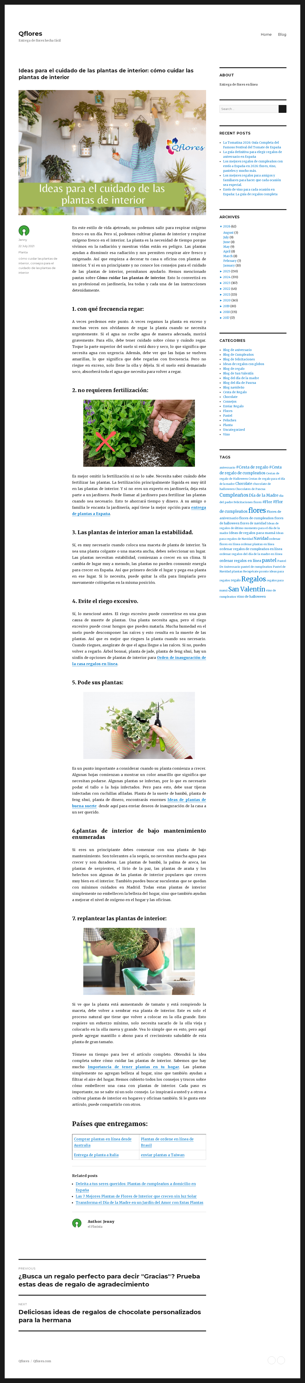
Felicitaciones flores (248, 502)
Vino (226, 434)
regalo (236, 580)
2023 (226, 283)
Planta (23, 252)
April (226, 251)
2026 (226, 226)
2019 (226, 306)
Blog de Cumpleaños (238, 355)
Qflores (30, 33)
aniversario (227, 467)
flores (257, 510)
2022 (226, 289)
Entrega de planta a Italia (96, 1155)
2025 (226, 271)
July (226, 237)
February (230, 261)
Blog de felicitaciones (239, 359)
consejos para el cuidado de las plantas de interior (37, 267)
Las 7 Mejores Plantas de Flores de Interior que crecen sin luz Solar (136, 1196)
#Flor (267, 502)
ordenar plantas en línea (257, 544)
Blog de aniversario (237, 350)
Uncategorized (234, 430)
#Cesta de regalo (252, 467)
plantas (237, 571)
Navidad (261, 538)
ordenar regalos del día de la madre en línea (250, 554)
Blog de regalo (233, 369)
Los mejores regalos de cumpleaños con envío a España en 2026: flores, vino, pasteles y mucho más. (253, 166)
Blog (282, 34)
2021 (226, 294)
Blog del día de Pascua (239, 383)
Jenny (23, 240)
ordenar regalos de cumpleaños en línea (250, 549)
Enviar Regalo (233, 406)
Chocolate (230, 397)
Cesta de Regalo (235, 392)
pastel (269, 560)
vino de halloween (251, 597)
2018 (226, 312)
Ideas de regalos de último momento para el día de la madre (249, 528)
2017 (226, 318)
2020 (227, 300)
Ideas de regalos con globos (243, 364)
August (228, 233)
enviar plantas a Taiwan (162, 1155)
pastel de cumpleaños (256, 567)
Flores (227, 411)
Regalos (253, 579)
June (226, 242)
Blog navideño (233, 387)
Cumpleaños (233, 495)
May (226, 247)
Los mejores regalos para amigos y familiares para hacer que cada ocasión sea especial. (252, 180)
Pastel (227, 416)
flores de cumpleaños (256, 518)
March (228, 256)
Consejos (229, 402)
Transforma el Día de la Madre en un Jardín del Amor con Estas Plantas (139, 1202)
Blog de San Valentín (238, 373)
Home (266, 34)
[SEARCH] (282, 109)
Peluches (229, 420)
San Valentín (246, 589)
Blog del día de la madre (241, 378)
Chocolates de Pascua (250, 489)
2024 (227, 277)
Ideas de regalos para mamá (252, 533)
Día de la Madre (263, 495)
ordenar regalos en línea (240, 561)
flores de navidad (253, 523)
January (229, 265)
